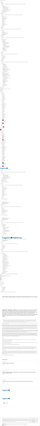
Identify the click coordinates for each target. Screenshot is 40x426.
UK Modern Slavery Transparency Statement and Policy (7, 395)
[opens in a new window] (20, 306)
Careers (3, 36)
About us (3, 60)
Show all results (1, 284)
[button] (2, 127)
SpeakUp (5, 416)
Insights (4, 405)
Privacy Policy (4, 394)
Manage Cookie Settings (6, 419)
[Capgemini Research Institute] (20, 180)
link (1, 13)
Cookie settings (4, 396)
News (4, 408)
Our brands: (3, 400)
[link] (2, 0)
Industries (3, 13)
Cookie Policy (5, 413)
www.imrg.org (32, 348)
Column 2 (4, 410)
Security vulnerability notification (7, 415)
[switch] (5, 275)
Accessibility (4, 393)
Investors (5, 411)
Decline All (33, 422)
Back (3, 6)
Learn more (2, 38)
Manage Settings (33, 420)
